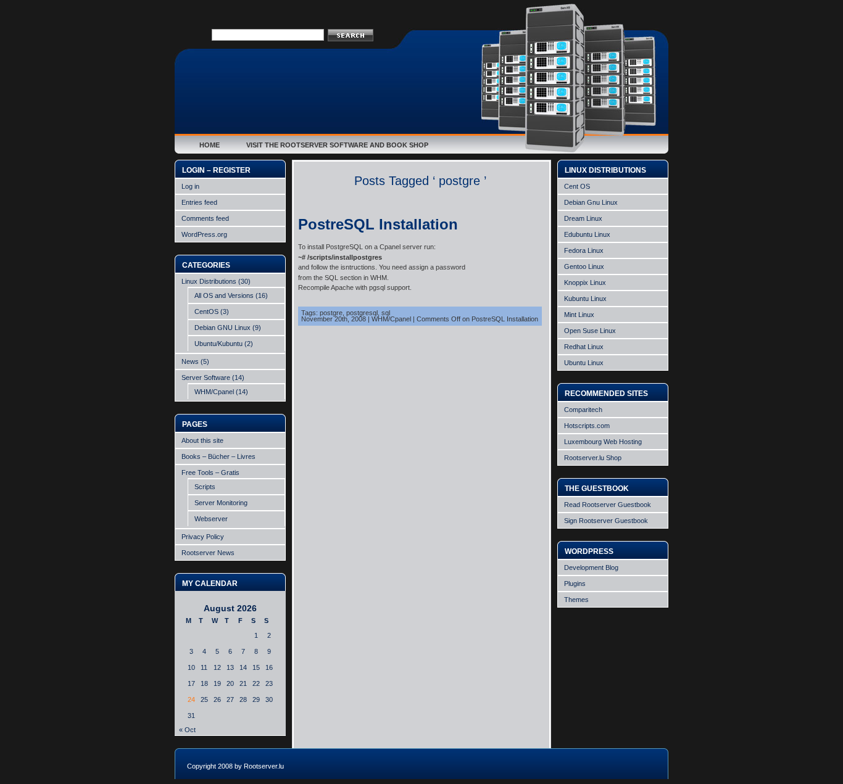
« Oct (187, 729)
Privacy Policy (202, 536)
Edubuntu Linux (587, 234)
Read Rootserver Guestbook (607, 504)
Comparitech (583, 409)
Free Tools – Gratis (210, 472)
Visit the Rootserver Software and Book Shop (337, 145)
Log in (190, 186)
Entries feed (199, 202)
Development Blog (591, 567)
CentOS (206, 311)
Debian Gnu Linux (591, 202)
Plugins (575, 583)
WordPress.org (204, 234)
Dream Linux (583, 218)
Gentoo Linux (584, 266)
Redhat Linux (584, 346)
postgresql (362, 312)
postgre (331, 312)
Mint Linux (579, 314)
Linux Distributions (208, 281)
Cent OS (577, 186)
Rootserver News (208, 552)
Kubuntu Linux (585, 298)
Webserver (211, 518)
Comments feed (205, 218)
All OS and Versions (224, 295)
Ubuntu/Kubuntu (218, 343)
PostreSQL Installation (378, 224)
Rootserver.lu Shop (592, 457)
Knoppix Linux (585, 282)
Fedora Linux (584, 250)
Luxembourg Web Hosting (603, 441)
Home (209, 145)
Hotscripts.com (587, 425)
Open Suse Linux (590, 330)
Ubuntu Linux (584, 362)
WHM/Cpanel (214, 391)
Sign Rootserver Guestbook (606, 520)
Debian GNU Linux (222, 327)
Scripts (204, 486)
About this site (202, 440)
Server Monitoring (220, 502)
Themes (576, 599)
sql (385, 312)
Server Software (205, 377)
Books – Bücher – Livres (218, 456)
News (190, 361)
